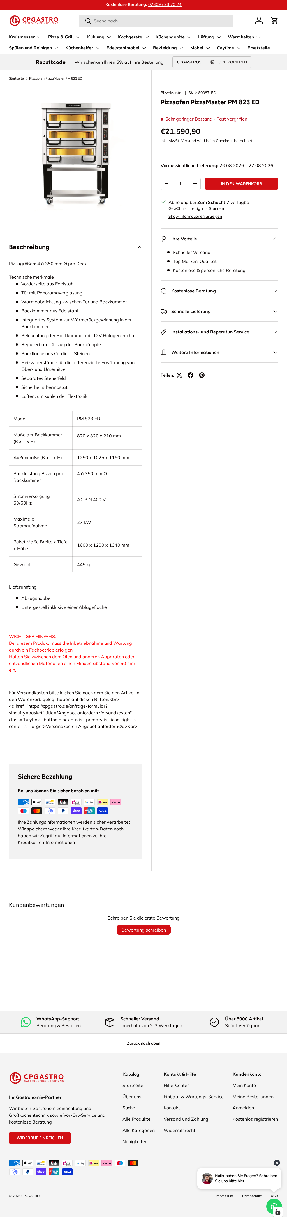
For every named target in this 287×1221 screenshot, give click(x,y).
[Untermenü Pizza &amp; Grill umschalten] (78, 37)
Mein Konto (244, 1085)
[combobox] (156, 21)
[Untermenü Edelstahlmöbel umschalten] (144, 48)
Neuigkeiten (134, 1141)
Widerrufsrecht (179, 1130)
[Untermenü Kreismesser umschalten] (39, 37)
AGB (274, 1196)
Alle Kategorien (138, 1130)
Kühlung (96, 37)
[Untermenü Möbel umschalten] (208, 48)
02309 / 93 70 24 (165, 4)
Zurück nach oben (143, 1043)
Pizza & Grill (61, 37)
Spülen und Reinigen (30, 48)
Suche (128, 1108)
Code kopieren (231, 62)
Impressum (224, 1196)
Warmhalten (241, 37)
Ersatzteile (258, 48)
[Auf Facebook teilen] (190, 375)
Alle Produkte (136, 1119)
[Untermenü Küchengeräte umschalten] (189, 37)
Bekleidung (165, 48)
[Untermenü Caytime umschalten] (238, 48)
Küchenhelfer (79, 48)
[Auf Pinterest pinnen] (201, 375)
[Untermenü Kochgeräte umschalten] (146, 37)
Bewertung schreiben (143, 930)
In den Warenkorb (241, 183)
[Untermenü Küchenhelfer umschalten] (97, 48)
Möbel (196, 48)
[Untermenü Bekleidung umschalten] (181, 48)
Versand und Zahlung (186, 1119)
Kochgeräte (130, 37)
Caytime (225, 48)
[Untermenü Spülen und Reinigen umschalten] (56, 48)
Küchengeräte (170, 37)
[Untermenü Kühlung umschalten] (109, 37)
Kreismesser (22, 37)
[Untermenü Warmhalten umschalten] (258, 37)
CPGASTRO (30, 1196)
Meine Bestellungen (253, 1096)
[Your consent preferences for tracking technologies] (278, 1212)
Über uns (131, 1096)
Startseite (16, 78)
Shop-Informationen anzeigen (195, 216)
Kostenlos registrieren (255, 1119)
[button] (275, 20)
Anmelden (243, 1108)
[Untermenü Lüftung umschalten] (219, 37)
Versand (188, 140)
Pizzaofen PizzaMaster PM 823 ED (55, 78)
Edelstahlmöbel (123, 48)
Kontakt (172, 1108)
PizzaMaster (172, 92)
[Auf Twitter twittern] (179, 375)
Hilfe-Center (176, 1085)
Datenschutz (252, 1196)
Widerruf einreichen (40, 1137)
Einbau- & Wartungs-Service (194, 1096)
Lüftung (206, 37)
